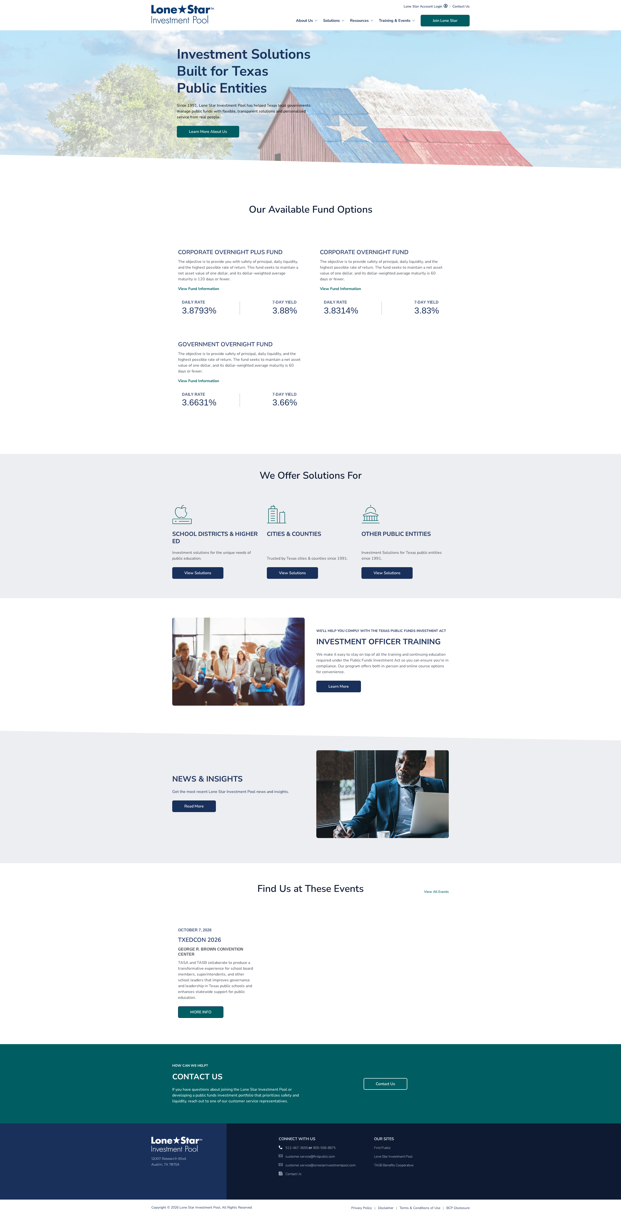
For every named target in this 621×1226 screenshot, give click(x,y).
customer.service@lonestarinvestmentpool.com (321, 1165)
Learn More (338, 686)
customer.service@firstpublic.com (310, 1156)
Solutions (331, 20)
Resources (359, 20)
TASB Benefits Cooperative (393, 1165)
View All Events (436, 891)
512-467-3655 (297, 1147)
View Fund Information (198, 288)
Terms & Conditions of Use (420, 1208)
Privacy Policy (361, 1208)
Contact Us (461, 6)
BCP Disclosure (458, 1208)
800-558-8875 (324, 1147)
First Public (382, 1147)
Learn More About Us (208, 131)
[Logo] (182, 14)
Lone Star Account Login (423, 6)
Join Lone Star (445, 20)
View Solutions (197, 573)
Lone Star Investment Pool (393, 1156)
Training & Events (394, 20)
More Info (200, 1012)
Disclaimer (385, 1208)
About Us (304, 20)
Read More (194, 806)
